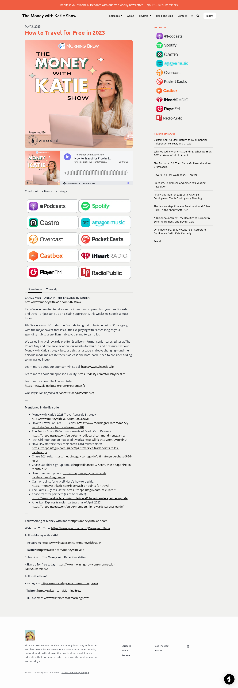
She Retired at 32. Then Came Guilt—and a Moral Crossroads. (182, 165)
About (130, 15)
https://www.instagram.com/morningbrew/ (69, 583)
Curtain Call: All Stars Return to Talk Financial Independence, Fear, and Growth (180, 141)
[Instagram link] (192, 16)
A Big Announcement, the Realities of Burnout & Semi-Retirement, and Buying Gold (182, 219)
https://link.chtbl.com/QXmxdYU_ (106, 440)
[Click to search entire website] (198, 16)
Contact (182, 15)
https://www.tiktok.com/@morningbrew (63, 598)
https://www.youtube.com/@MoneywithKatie (80, 528)
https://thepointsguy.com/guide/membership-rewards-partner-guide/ (78, 507)
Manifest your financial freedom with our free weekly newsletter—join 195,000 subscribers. (119, 5)
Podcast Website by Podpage (75, 672)
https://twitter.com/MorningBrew (59, 591)
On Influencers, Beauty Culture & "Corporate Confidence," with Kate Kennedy (180, 231)
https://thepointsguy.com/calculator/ (91, 490)
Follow (209, 15)
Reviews (144, 15)
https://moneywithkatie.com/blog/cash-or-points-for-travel (70, 486)
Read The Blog (164, 15)
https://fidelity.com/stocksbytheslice (101, 374)
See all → (159, 241)
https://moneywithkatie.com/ (89, 521)
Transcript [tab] (52, 289)
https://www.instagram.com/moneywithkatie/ (71, 543)
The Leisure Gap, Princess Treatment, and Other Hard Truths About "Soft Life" (182, 208)
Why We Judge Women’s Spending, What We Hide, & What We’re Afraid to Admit (183, 153)
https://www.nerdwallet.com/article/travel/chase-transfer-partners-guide (80, 498)
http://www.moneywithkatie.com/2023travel (53, 302)
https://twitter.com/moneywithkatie (60, 550)
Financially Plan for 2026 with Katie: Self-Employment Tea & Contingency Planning (178, 196)
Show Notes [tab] (35, 289)
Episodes (114, 15)
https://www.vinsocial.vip (97, 367)
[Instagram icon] (188, 646)
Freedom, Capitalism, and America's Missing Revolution (180, 184)
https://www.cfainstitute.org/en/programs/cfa (55, 386)
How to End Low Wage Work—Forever (175, 175)
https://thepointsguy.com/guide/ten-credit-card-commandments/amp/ (78, 435)
